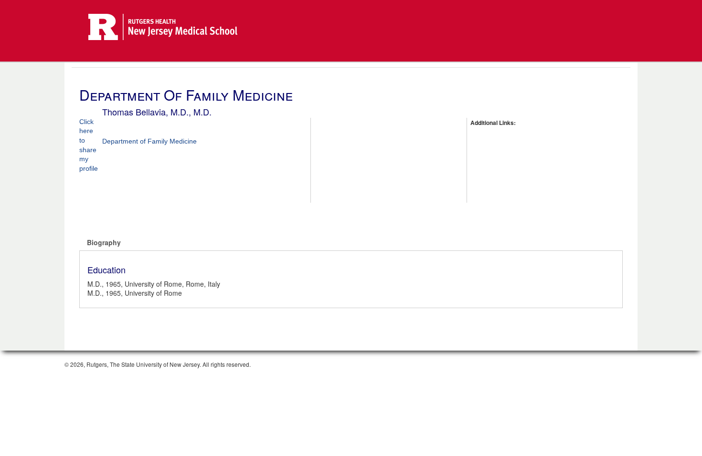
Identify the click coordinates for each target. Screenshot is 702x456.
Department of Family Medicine (149, 141)
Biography (104, 242)
